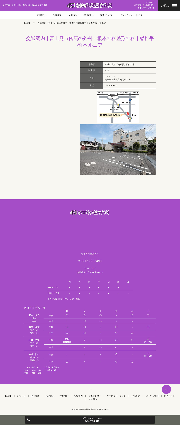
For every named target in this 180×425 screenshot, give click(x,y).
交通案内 (73, 15)
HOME (27, 23)
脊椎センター (107, 15)
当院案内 (58, 15)
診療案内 (89, 15)
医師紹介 (42, 15)
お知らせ (21, 396)
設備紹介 (136, 396)
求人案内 (93, 399)
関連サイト (169, 396)
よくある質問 (152, 396)
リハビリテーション (132, 15)
